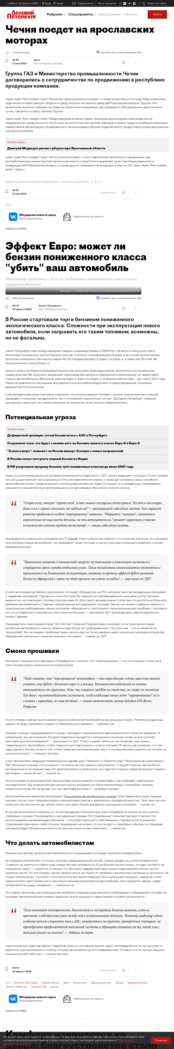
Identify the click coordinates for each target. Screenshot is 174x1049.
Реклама (130, 14)
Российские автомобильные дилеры (90, 796)
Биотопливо (80, 983)
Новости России (50, 983)
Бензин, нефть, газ (16, 987)
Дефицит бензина (137, 983)
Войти (157, 14)
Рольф (72, 538)
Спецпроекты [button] (81, 14)
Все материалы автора (48, 63)
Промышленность (101, 983)
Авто (66, 983)
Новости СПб (38, 987)
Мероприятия (110, 14)
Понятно (161, 1040)
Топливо (119, 983)
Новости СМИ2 (15, 228)
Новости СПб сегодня (25, 983)
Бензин (54, 987)
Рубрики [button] (55, 14)
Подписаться (85, 3)
